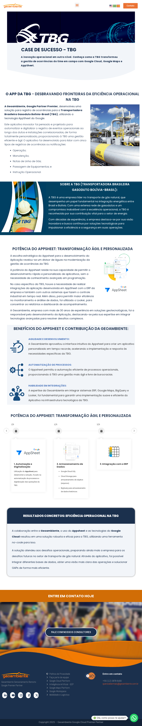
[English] (111, 5)
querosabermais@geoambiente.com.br (120, 683)
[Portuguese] (115, 5)
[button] (77, 5)
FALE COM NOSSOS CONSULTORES (71, 632)
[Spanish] (118, 5)
